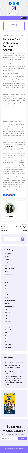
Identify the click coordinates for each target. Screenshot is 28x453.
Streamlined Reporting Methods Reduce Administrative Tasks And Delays (13, 371)
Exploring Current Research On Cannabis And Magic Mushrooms (13, 377)
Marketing (7, 312)
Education (7, 271)
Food (6, 283)
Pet (6, 315)
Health (6, 294)
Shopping (15, 24)
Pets (6, 318)
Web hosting (8, 347)
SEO (6, 324)
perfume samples (9, 146)
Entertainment (8, 274)
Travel (6, 341)
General (7, 292)
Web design (8, 344)
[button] (24, 18)
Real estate (8, 321)
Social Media (8, 330)
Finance (7, 280)
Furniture (7, 286)
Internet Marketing (9, 306)
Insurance (7, 303)
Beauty (7, 256)
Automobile (8, 253)
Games (6, 289)
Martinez (9, 216)
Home (10, 24)
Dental (6, 265)
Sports (6, 336)
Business (7, 259)
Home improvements (10, 300)
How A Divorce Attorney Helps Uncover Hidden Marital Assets (12, 366)
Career (7, 262)
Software (7, 333)
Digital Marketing (9, 268)
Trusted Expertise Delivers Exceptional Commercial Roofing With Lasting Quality (14, 382)
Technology (8, 339)
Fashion (7, 277)
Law (6, 309)
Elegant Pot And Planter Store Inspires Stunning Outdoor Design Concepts (14, 362)
